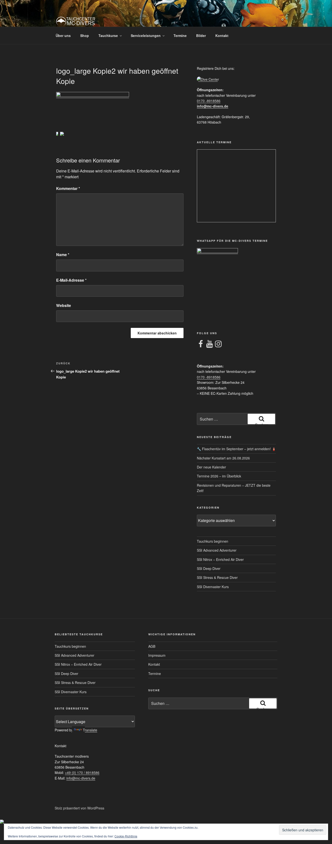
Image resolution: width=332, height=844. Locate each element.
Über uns (63, 35)
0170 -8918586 (208, 100)
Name (62, 254)
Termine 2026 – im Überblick (219, 476)
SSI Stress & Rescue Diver (217, 577)
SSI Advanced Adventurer (216, 550)
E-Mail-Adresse (71, 280)
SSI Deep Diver (208, 568)
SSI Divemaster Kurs (213, 586)
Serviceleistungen (146, 35)
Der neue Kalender (211, 467)
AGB (151, 646)
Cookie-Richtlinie (125, 836)
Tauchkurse (108, 35)
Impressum (157, 655)
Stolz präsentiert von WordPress (79, 808)
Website (63, 305)
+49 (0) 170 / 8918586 (82, 772)
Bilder (201, 35)
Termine (180, 35)
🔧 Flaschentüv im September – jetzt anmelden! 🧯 (236, 448)
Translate (90, 729)
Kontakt (221, 35)
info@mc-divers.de (212, 106)
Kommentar (68, 188)
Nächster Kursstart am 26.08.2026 (223, 458)
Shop (84, 35)
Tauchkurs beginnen (212, 541)
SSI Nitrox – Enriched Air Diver (220, 559)
